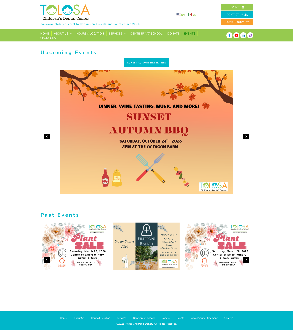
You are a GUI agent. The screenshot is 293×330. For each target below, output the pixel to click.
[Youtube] (236, 35)
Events (189, 34)
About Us (61, 34)
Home (44, 34)
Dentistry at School (146, 34)
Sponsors (48, 38)
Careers (228, 318)
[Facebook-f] (229, 35)
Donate (173, 34)
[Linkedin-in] (243, 35)
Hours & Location (90, 34)
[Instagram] (250, 35)
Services (115, 34)
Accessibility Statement (204, 318)
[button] (47, 136)
